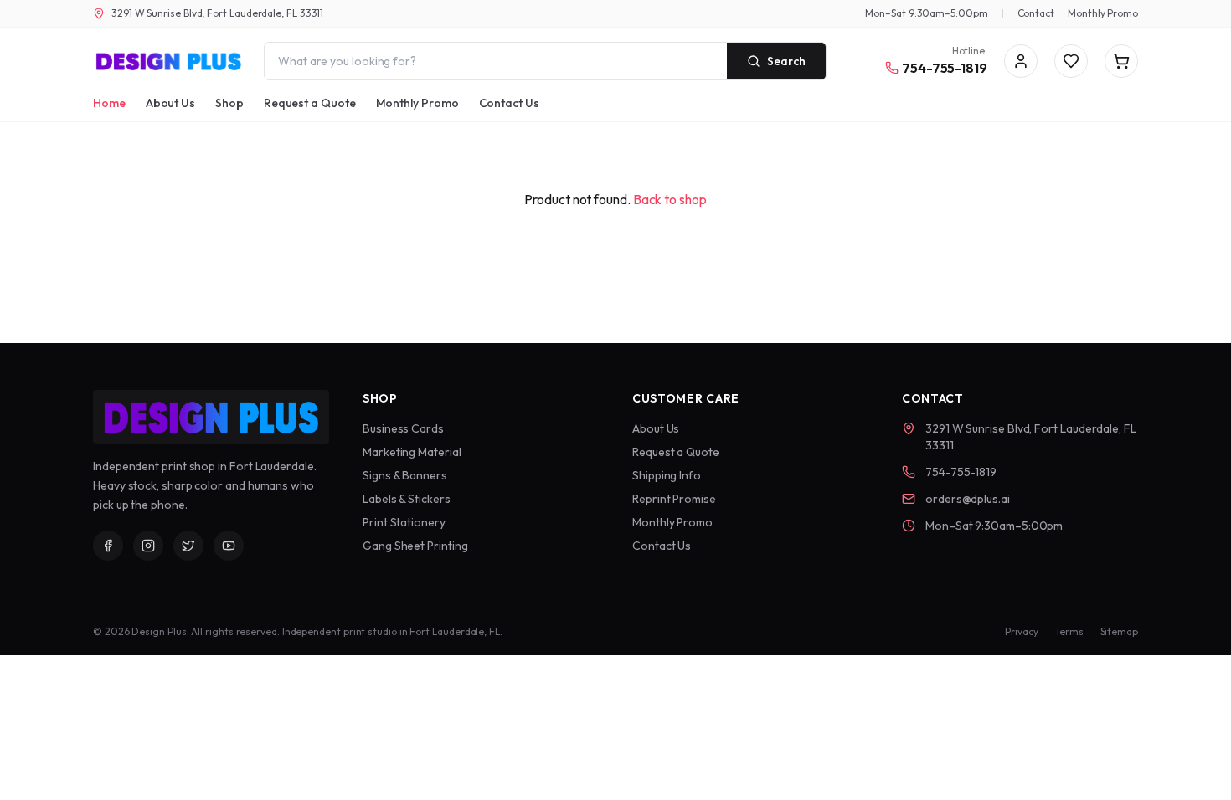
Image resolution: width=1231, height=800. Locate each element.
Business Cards (403, 428)
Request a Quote (310, 102)
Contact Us (509, 102)
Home (109, 102)
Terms (1069, 631)
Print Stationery (404, 522)
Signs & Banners (405, 475)
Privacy (1021, 631)
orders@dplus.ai (967, 498)
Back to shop (670, 199)
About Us (170, 102)
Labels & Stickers (407, 498)
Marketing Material (412, 451)
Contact (1035, 13)
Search (786, 61)
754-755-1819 (944, 67)
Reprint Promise (674, 498)
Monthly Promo (1103, 13)
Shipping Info (666, 475)
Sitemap (1119, 631)
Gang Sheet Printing (415, 545)
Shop (229, 102)
